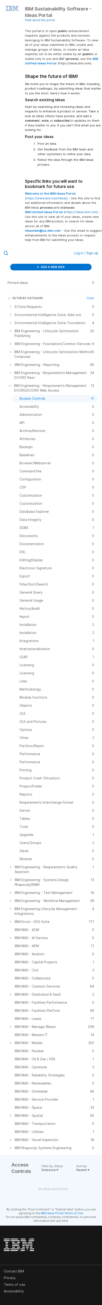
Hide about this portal (40, 20)
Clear (90, 298)
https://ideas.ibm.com (81, 212)
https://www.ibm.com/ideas (46, 198)
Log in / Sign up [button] (86, 253)
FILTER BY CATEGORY (27, 298)
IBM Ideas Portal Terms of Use (62, 1213)
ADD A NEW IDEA (52, 267)
